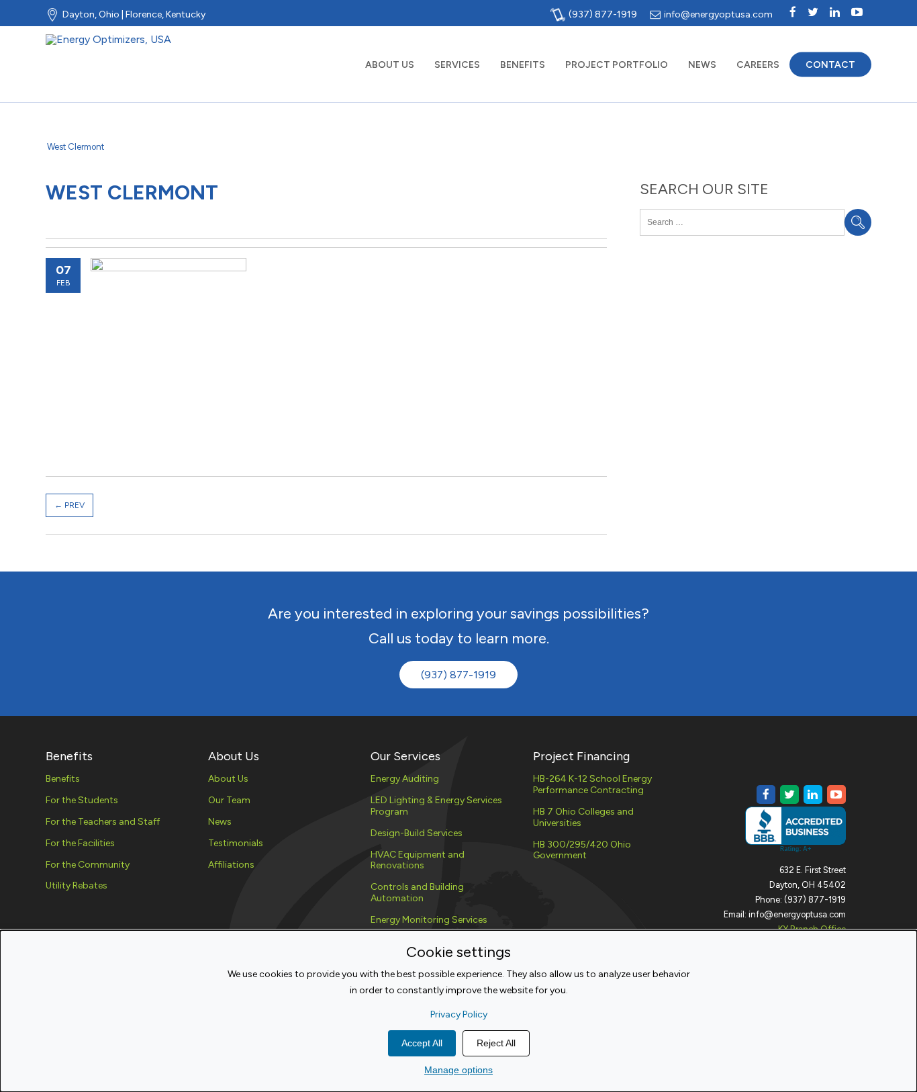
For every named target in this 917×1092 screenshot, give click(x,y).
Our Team (229, 800)
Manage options (458, 1069)
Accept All (421, 1043)
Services (457, 64)
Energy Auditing (405, 778)
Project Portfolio (616, 64)
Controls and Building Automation (417, 892)
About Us (389, 64)
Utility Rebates (76, 885)
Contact (830, 64)
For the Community (88, 864)
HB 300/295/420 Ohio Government (582, 850)
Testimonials (235, 843)
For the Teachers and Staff (103, 821)
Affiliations (231, 864)
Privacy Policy (458, 1014)
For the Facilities (80, 843)
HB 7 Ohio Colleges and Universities (583, 817)
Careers (757, 64)
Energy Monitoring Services (429, 919)
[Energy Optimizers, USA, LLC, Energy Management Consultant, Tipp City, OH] (795, 830)
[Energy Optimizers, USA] (108, 39)
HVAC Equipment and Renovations (418, 860)
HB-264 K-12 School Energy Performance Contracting (592, 784)
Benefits (522, 64)
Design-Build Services (417, 833)
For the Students (82, 800)
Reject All (496, 1043)
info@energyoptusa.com (718, 13)
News (702, 64)
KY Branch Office (812, 929)
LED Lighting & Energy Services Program (436, 805)
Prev (69, 505)
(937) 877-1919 (603, 13)
